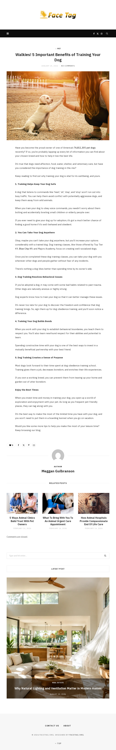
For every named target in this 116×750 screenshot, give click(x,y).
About (67, 725)
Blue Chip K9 (25, 248)
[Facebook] (5, 158)
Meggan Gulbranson (58, 471)
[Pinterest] (5, 173)
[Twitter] (5, 166)
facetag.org (76, 735)
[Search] (107, 33)
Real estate (58, 683)
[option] (58, 638)
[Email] (5, 181)
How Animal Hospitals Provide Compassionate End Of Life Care (94, 521)
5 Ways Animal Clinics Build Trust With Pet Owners (22, 521)
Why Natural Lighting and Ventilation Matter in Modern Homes (58, 688)
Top (59, 743)
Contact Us (52, 725)
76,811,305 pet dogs (85, 147)
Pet (59, 49)
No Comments (68, 66)
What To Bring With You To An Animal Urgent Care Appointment (58, 521)
